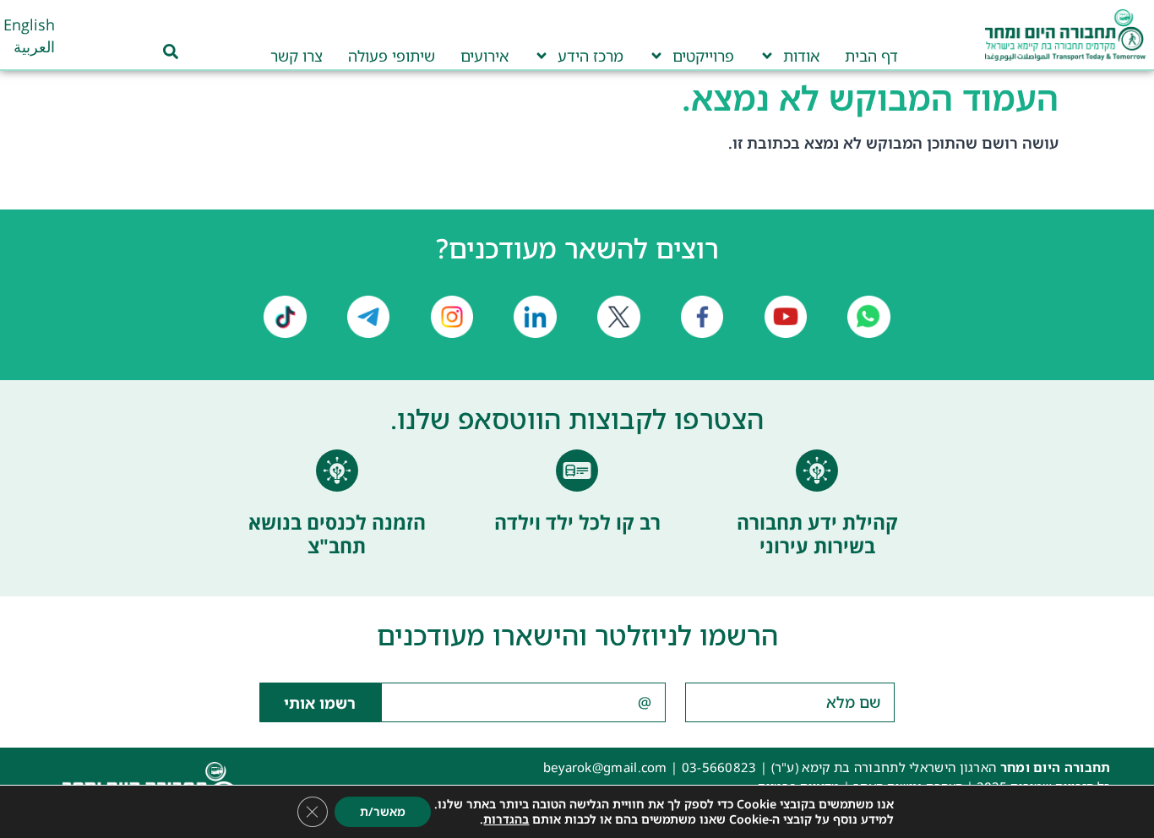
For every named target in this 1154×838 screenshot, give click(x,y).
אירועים (484, 56)
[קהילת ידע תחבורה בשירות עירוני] (817, 470)
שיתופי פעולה (391, 56)
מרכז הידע (590, 56)
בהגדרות (506, 819)
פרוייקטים (703, 56)
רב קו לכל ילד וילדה (577, 522)
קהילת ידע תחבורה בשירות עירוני (817, 534)
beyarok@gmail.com (605, 767)
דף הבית (871, 56)
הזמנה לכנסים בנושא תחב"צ (337, 534)
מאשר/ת (383, 811)
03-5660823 (719, 767)
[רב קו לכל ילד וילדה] (577, 470)
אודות (801, 56)
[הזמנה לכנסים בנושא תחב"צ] (337, 470)
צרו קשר (296, 56)
